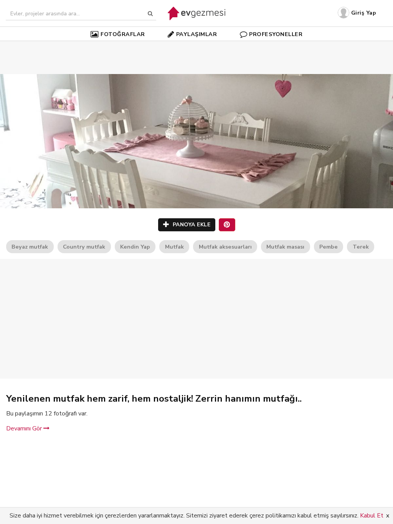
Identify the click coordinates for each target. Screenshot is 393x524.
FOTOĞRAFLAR (123, 34)
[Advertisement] (196, 46)
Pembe (328, 246)
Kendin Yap (135, 246)
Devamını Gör (24, 428)
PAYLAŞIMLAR (196, 34)
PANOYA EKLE (190, 224)
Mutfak (174, 246)
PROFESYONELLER (275, 34)
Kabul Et (371, 515)
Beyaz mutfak (30, 246)
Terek (361, 246)
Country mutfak (84, 246)
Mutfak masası (285, 246)
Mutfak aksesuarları (225, 246)
